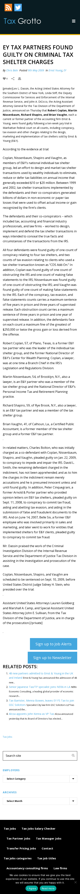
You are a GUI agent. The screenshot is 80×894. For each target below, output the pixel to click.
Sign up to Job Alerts (54, 643)
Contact (47, 848)
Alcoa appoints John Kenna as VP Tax (31, 714)
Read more (48, 888)
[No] (75, 882)
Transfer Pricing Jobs (21, 848)
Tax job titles (46, 858)
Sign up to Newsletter (52, 657)
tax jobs (7, 737)
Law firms (60, 868)
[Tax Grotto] (22, 21)
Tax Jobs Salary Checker (38, 828)
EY (65, 70)
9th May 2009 (36, 70)
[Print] (21, 78)
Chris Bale (12, 70)
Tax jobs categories (18, 858)
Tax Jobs (10, 828)
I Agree (31, 888)
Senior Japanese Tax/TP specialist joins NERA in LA (39, 687)
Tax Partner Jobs (18, 838)
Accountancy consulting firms (27, 868)
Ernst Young (55, 70)
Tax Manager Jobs (48, 838)
